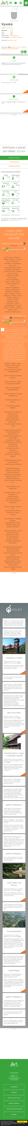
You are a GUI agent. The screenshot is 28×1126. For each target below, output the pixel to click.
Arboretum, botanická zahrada (10, 341)
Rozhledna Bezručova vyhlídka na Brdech (13, 526)
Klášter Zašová (13, 414)
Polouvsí (16, 298)
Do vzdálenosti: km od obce (12, 243)
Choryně (18, 259)
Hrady (7, 344)
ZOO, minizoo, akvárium (12, 329)
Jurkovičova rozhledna (13, 511)
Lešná (11, 30)
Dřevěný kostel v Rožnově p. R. (12, 481)
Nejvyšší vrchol (20, 352)
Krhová (7, 282)
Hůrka (19, 267)
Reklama (14, 1092)
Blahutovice (8, 257)
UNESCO (4, 333)
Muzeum (22, 355)
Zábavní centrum (8, 359)
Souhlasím (22, 1121)
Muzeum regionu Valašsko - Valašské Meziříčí (13, 371)
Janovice (6, 271)
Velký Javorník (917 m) (12, 476)
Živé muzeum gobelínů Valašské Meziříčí (13, 389)
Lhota (18, 282)
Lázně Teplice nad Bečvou (13, 464)
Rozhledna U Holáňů (13, 440)
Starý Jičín (9, 304)
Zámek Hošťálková (12, 559)
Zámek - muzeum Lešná (12, 363)
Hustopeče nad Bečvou (12, 269)
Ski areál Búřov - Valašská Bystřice (12, 520)
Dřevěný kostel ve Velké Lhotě (13, 425)
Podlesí (14, 296)
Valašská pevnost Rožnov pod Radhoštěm (13, 461)
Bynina (12, 259)
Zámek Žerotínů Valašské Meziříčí (12, 377)
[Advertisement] (14, 130)
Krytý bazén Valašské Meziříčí (13, 407)
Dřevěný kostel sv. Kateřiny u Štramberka (13, 443)
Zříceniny (20, 344)
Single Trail (14, 355)
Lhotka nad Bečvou (21, 47)
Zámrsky (18, 308)
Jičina (10, 273)
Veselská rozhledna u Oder (13, 531)
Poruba (9, 300)
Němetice (8, 292)
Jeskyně (6, 352)
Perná (9, 48)
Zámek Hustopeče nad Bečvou (13, 401)
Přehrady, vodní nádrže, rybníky (14, 337)
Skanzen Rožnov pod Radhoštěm (13, 487)
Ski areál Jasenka (12, 537)
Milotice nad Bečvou (12, 288)
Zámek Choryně (12, 368)
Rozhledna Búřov (12, 498)
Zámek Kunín (12, 446)
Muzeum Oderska (12, 539)
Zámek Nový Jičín (12, 418)
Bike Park (6, 355)
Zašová (10, 310)
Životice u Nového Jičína (13, 312)
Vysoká (7, 24)
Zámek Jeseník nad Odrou (13, 430)
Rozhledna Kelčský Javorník (13, 547)
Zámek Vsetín (13, 565)
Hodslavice (7, 263)
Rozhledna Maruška (13, 557)
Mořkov (8, 290)
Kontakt (14, 1114)
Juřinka (15, 273)
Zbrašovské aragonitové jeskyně (13, 455)
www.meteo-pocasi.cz (14, 220)
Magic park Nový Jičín (12, 420)
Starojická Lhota (12, 302)
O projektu (14, 1087)
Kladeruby (9, 275)
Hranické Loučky (9, 267)
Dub (8, 261)
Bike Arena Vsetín (13, 533)
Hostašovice (17, 263)
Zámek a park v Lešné (12, 365)
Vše (3, 329)
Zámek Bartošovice (13, 549)
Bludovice (17, 257)
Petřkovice (7, 296)
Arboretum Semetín (12, 535)
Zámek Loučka (12, 434)
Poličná (9, 298)
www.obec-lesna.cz (12, 40)
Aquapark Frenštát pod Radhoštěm (13, 542)
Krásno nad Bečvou (12, 280)
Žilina (15, 310)
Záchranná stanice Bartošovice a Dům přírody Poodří (13, 553)
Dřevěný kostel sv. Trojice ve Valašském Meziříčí (13, 383)
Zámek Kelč (12, 422)
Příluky (12, 48)
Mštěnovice (4, 48)
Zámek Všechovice (13, 472)
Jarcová (13, 271)
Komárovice (12, 277)
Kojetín (16, 275)
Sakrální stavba (20, 359)
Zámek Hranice (13, 496)
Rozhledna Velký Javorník (12, 474)
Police (20, 296)
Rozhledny (23, 341)
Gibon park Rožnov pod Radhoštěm (13, 501)
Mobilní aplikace (14, 1103)
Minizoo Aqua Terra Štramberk (12, 449)
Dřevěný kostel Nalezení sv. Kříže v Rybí (13, 437)
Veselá (19, 306)
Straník (16, 304)
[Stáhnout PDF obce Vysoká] (22, 51)
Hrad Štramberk (12, 452)
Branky (6, 259)
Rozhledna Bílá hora (12, 478)
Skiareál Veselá (12, 416)
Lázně (12, 352)
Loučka (12, 286)
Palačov (12, 294)
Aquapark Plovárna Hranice (12, 514)
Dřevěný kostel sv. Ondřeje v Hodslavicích (13, 395)
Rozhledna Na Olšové (13, 523)
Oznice (6, 294)
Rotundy (21, 348)
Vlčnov (6, 308)
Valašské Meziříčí (14, 35)
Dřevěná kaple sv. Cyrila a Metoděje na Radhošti (12, 562)
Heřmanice (14, 261)
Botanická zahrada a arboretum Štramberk (12, 469)
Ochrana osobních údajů (14, 1109)
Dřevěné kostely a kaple (10, 348)
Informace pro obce (14, 1098)
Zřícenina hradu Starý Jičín (13, 412)
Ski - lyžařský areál (14, 333)
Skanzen (24, 333)
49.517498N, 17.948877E (16, 37)
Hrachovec (12, 265)
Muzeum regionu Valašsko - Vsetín (13, 568)
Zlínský (11, 32)
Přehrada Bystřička (13, 432)
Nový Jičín (16, 292)
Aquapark (23, 329)
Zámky (13, 344)
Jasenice (13, 47)
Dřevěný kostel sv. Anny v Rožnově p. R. (13, 493)
